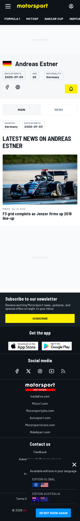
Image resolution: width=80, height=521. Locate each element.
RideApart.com (40, 432)
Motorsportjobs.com (40, 410)
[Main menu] (8, 6)
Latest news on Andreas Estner (37, 142)
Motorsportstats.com (40, 425)
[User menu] (71, 6)
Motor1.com (40, 403)
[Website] (17, 87)
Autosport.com (40, 418)
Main (21, 109)
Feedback (40, 452)
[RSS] (63, 371)
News (58, 109)
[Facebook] (7, 87)
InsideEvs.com (40, 396)
